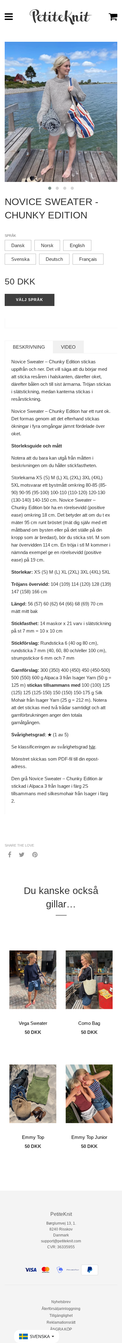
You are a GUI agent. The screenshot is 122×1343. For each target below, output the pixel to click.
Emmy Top (33, 1137)
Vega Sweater (33, 1023)
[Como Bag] (89, 980)
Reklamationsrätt (61, 1322)
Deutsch (54, 259)
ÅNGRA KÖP (61, 1329)
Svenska (20, 259)
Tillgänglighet (61, 1315)
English (77, 245)
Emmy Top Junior (89, 1137)
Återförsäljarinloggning (61, 1309)
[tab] (29, 347)
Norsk (47, 245)
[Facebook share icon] (9, 854)
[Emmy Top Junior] (89, 1094)
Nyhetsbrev (61, 1302)
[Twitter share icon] (22, 854)
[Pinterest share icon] (35, 854)
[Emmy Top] (32, 1094)
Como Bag (89, 1023)
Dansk (18, 245)
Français (88, 259)
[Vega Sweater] (32, 980)
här (92, 746)
